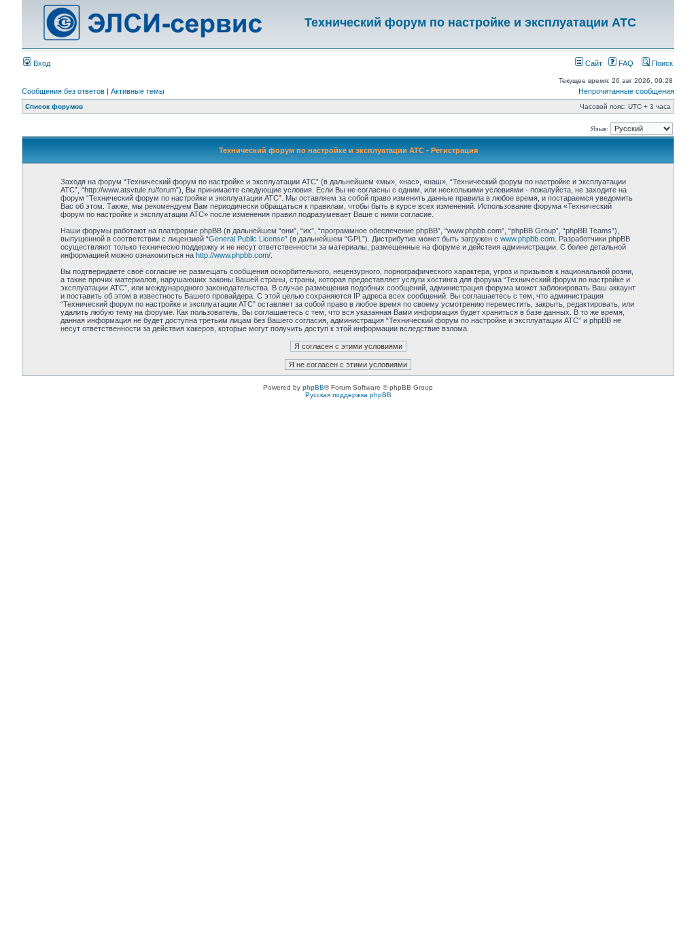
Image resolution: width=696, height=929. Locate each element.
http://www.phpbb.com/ (233, 255)
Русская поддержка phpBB (348, 395)
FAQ (624, 63)
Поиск (661, 63)
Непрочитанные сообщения (626, 91)
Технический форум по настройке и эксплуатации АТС (470, 22)
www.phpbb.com (527, 239)
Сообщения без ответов (63, 91)
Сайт (592, 63)
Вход (40, 63)
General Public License (247, 239)
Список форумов (54, 106)
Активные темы (137, 91)
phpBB (313, 387)
